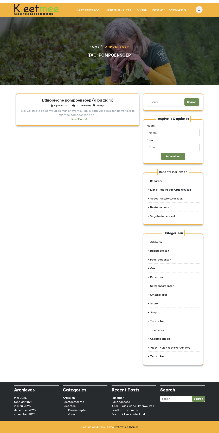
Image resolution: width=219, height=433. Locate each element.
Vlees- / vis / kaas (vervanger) (170, 347)
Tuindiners (157, 330)
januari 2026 (22, 406)
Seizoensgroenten (162, 286)
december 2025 (25, 410)
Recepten (157, 9)
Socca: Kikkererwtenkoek (166, 198)
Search (191, 102)
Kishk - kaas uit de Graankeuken (133, 406)
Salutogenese (121, 402)
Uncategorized (160, 338)
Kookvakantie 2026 (89, 9)
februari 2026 (23, 402)
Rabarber (156, 181)
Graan (154, 268)
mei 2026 (20, 397)
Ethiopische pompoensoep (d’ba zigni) (77, 100)
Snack (154, 303)
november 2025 (25, 414)
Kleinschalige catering (118, 9)
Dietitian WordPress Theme (109, 427)
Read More (77, 119)
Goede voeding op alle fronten (33, 13)
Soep (153, 312)
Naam (151, 125)
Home (95, 46)
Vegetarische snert (162, 216)
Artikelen (142, 9)
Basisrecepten (159, 250)
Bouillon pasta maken (126, 410)
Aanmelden (173, 156)
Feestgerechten (160, 259)
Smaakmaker (158, 294)
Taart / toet (158, 321)
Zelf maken (157, 356)
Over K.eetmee (177, 9)
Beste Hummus (160, 207)
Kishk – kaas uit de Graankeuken (170, 189)
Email (150, 140)
